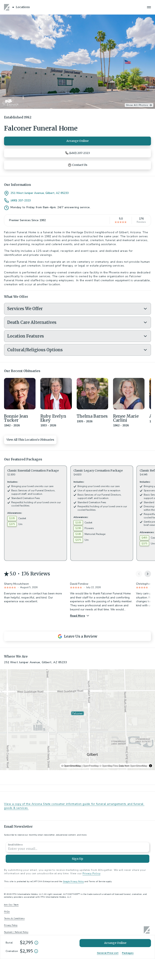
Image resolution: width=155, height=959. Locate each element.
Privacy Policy (91, 873)
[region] (77, 719)
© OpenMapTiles (108, 765)
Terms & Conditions (14, 918)
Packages (128, 953)
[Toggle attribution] (150, 765)
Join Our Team (11, 904)
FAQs (7, 911)
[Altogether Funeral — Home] (7, 7)
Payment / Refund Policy (16, 932)
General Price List (107, 953)
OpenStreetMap (138, 765)
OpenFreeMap (91, 765)
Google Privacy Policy (73, 881)
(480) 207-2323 (20, 200)
